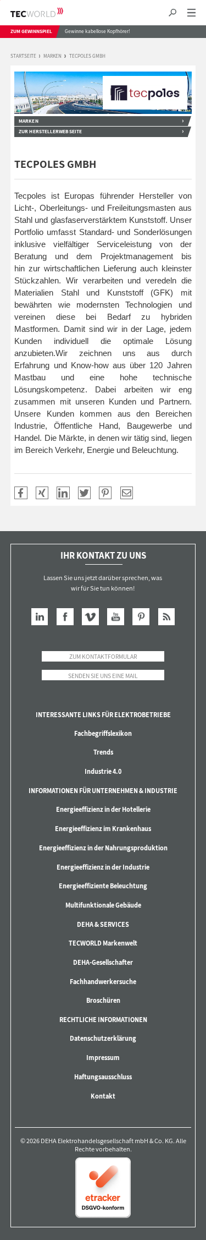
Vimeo (90, 616)
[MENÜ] (191, 13)
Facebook (65, 616)
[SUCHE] (172, 13)
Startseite (23, 56)
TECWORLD (46, 12)
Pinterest (140, 616)
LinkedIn (39, 616)
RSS (166, 616)
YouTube (115, 616)
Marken (52, 56)
